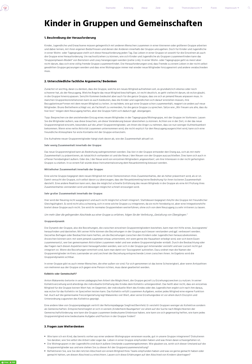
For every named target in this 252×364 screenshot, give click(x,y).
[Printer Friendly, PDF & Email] (8, 362)
